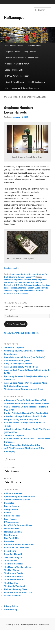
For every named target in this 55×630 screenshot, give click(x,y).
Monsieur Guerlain (13, 531)
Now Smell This (11, 538)
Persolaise (9, 541)
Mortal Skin (9, 282)
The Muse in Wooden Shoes (17, 566)
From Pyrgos (10, 518)
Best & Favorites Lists (14, 69)
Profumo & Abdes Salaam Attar (19, 544)
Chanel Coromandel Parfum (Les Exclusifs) (24, 357)
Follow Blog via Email (16, 324)
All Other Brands (34, 45)
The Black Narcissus (13, 563)
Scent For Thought (13, 553)
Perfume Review (28, 274)
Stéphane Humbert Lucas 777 (22, 276)
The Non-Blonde (11, 570)
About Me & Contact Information (25, 88)
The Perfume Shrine (13, 576)
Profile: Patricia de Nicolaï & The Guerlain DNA (26, 413)
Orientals (16, 274)
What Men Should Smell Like (18, 592)
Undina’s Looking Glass (15, 589)
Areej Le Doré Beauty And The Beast (21, 366)
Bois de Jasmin (11, 506)
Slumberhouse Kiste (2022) (16, 360)
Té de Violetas (10, 560)
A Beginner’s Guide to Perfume (18, 63)
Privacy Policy (11, 606)
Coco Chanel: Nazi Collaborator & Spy (22, 445)
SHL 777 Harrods (22, 282)
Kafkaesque (14, 17)
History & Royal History (14, 82)
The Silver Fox (11, 582)
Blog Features (30, 51)
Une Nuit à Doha (21, 293)
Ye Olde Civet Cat (12, 595)
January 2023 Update (14, 347)
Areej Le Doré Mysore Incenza (18, 363)
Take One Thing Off (13, 557)
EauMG (7, 512)
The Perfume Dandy (13, 573)
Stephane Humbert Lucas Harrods (18, 110)
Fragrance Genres (12, 51)
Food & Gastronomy (36, 82)
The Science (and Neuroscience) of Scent (23, 389)
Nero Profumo (10, 534)
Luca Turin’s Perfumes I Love (18, 525)
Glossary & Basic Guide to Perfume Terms (22, 57)
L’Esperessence (11, 522)
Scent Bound (10, 550)
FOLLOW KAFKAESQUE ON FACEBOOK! (21, 333)
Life (6, 88)
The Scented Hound (13, 579)
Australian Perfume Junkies (17, 499)
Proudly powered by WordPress (35, 624)
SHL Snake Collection (23, 285)
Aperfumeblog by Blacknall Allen (19, 496)
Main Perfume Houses (14, 45)
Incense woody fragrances (36, 279)
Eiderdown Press (12, 515)
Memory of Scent (12, 528)
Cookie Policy (10, 609)
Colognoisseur (11, 509)
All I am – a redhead (13, 493)
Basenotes (9, 502)
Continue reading (13, 268)
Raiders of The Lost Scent (16, 547)
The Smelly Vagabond (14, 586)
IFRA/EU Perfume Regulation (17, 75)
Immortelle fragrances (14, 279)
